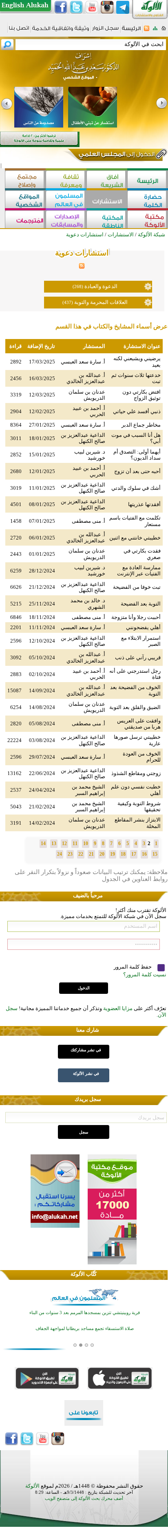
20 (101, 854)
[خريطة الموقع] (155, 31)
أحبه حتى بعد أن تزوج (137, 471)
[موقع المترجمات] (25, 220)
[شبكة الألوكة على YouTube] (91, 7)
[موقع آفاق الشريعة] (106, 180)
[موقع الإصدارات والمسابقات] (66, 220)
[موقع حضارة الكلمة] (147, 200)
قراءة (15, 346)
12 (64, 843)
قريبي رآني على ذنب (138, 657)
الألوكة (32, 1486)
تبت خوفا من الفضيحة (137, 587)
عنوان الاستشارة (142, 346)
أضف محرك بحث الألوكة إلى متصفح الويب (84, 1498)
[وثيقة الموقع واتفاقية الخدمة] (61, 31)
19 (112, 854)
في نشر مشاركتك (86, 1050)
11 (75, 843)
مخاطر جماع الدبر (141, 425)
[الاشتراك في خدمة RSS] (146, 31)
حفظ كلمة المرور (133, 967)
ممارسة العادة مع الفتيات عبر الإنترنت (139, 570)
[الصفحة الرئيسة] (163, 31)
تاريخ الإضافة (41, 346)
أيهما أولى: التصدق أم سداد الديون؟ (137, 455)
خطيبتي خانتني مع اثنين (135, 538)
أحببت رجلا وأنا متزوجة (136, 617)
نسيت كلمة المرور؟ (144, 974)
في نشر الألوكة (86, 1073)
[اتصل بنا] (19, 31)
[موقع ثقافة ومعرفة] (66, 180)
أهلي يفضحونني (143, 627)
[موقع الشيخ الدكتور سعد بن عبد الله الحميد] (84, 70)
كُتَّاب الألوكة (84, 1274)
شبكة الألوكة (151, 234)
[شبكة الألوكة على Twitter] (76, 7)
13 (53, 843)
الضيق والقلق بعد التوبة (135, 707)
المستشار (94, 346)
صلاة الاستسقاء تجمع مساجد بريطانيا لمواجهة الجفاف (84, 1328)
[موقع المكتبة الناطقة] (106, 220)
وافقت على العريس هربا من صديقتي (139, 724)
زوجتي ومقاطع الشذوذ (136, 773)
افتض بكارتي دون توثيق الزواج (141, 395)
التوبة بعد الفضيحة (141, 604)
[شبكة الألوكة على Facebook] (60, 7)
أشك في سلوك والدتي (136, 488)
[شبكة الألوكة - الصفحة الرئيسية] (131, 31)
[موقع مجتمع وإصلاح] (25, 180)
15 (155, 854)
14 (43, 843)
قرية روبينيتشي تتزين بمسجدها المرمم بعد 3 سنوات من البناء (84, 1312)
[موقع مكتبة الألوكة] (147, 220)
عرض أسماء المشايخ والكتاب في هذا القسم (111, 326)
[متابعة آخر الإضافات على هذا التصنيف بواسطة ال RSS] (82, 267)
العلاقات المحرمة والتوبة (101, 302)
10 (85, 843)
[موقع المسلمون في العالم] (66, 200)
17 (133, 854)
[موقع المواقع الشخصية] (25, 200)
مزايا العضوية (118, 1008)
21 (91, 854)
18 (123, 854)
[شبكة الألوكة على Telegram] (122, 7)
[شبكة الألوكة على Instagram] (107, 7)
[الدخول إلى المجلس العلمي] (116, 155)
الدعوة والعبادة (100, 286)
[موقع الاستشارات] (106, 200)
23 (70, 854)
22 (80, 854)
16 (144, 854)
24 (59, 854)
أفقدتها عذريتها (144, 504)
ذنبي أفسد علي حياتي (137, 411)
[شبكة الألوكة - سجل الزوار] (105, 31)
